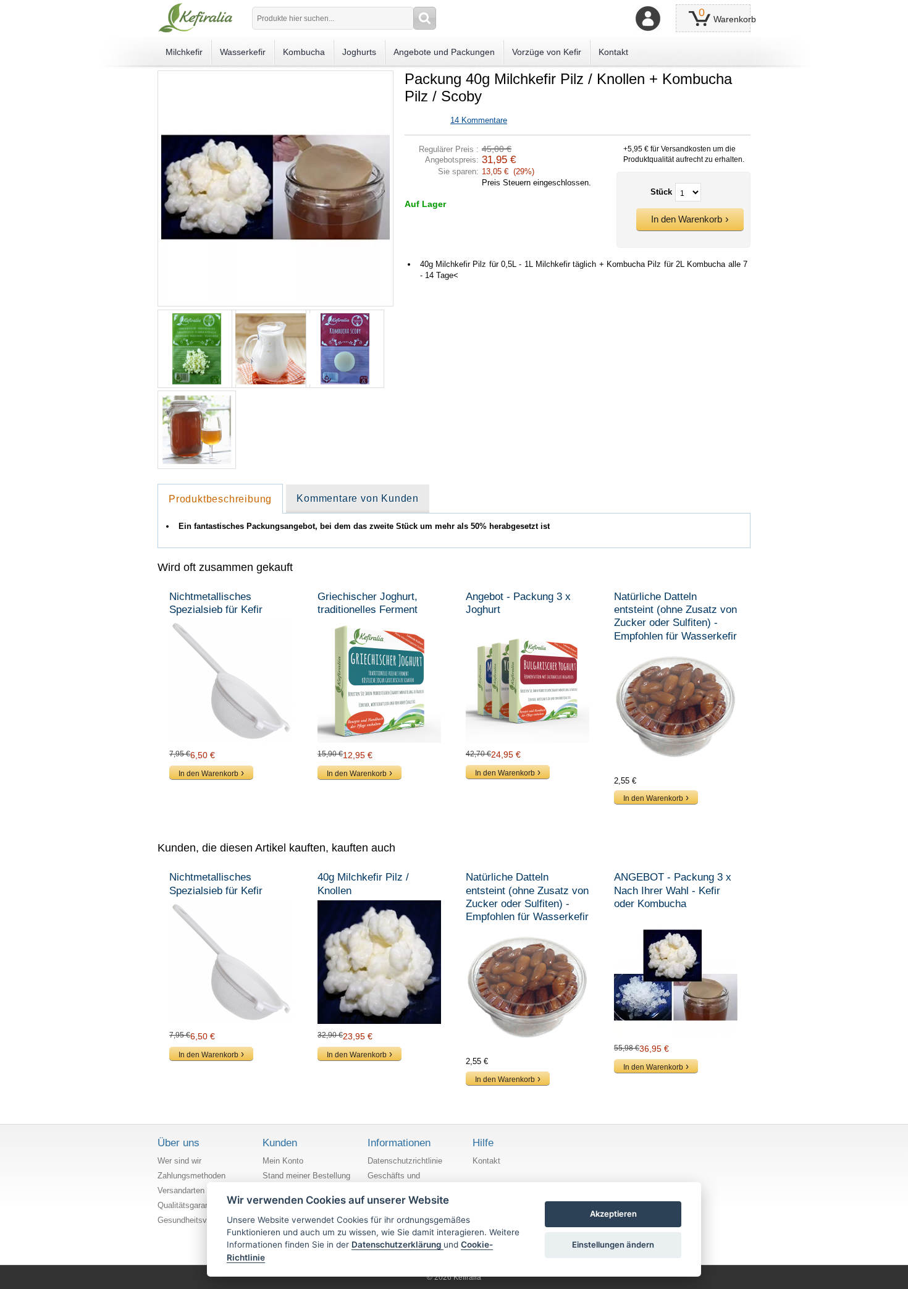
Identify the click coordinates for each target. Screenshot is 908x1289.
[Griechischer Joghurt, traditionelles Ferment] (379, 681)
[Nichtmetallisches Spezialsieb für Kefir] (231, 681)
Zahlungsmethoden (191, 1175)
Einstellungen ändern (613, 1244)
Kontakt (486, 1160)
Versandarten (181, 1190)
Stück (661, 192)
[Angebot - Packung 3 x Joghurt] (528, 681)
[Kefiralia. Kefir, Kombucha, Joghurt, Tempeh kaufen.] (195, 18)
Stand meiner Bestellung (306, 1175)
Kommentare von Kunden (357, 498)
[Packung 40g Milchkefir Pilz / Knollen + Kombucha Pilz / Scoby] (275, 75)
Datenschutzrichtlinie (405, 1160)
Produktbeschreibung (220, 499)
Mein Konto (283, 1160)
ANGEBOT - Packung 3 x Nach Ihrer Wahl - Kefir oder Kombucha (672, 890)
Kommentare (478, 120)
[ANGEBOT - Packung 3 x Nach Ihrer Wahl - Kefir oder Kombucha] (676, 975)
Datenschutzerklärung (397, 1244)
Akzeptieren (613, 1214)
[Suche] (424, 18)
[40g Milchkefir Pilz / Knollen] (379, 962)
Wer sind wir (179, 1160)
